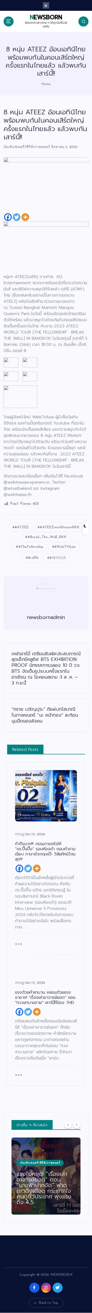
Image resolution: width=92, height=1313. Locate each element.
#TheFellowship (31, 547)
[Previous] (68, 1124)
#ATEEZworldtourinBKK (59, 527)
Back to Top (48, 1303)
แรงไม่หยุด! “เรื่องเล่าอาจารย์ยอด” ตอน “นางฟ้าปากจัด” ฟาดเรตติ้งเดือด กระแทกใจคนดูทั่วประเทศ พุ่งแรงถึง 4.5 (44, 1188)
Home (46, 84)
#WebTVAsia (65, 547)
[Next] (76, 1124)
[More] (25, 217)
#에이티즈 (58, 558)
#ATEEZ (22, 527)
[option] (46, 1176)
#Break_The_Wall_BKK (47, 537)
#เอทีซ (33, 558)
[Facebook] (8, 217)
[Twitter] (16, 217)
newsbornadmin (46, 617)
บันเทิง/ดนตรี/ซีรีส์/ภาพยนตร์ (27, 147)
